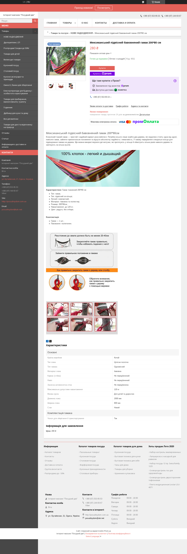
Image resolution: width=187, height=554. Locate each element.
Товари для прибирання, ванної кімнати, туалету (15, 100)
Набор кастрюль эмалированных (165, 452)
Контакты (101, 23)
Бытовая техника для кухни (128, 456)
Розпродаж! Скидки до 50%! (16, 48)
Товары (5, 31)
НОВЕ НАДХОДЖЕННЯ (13, 36)
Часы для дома (121, 465)
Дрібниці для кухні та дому (16, 113)
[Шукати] (35, 21)
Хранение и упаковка (125, 473)
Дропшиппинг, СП (12, 42)
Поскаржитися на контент (96, 534)
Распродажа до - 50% (54, 473)
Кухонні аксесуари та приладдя (14, 78)
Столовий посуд (11, 71)
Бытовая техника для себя (127, 460)
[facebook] (47, 342)
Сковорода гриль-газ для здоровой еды (161, 472)
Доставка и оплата (124, 23)
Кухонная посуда (88, 456)
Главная (52, 23)
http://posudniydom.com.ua (14, 201)
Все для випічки (11, 119)
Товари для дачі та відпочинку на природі (18, 126)
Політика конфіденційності (119, 534)
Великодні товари (12, 59)
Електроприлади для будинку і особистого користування (18, 92)
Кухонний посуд (11, 65)
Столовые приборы (89, 473)
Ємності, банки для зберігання (18, 85)
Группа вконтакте (53, 469)
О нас (85, 23)
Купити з (97, 73)
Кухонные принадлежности (92, 469)
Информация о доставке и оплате (14, 145)
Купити (102, 68)
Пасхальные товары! (89, 452)
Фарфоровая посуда (89, 465)
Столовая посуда (88, 460)
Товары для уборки (124, 469)
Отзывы (5, 133)
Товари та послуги (59, 33)
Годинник (8, 107)
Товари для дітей (12, 54)
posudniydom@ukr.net (12, 209)
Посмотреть (103, 8)
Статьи (5, 138)
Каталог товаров (53, 452)
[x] (50, 342)
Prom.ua (107, 531)
